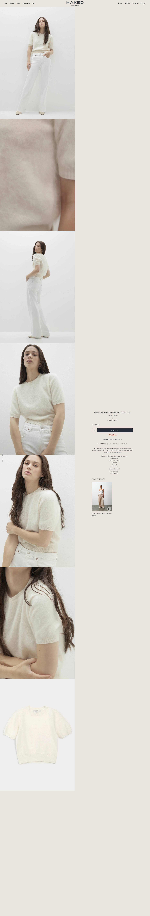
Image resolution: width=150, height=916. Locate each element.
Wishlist (127, 3)
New (5, 3)
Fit (110, 443)
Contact (124, 443)
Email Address (95, 424)
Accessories (26, 3)
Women (11, 3)
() (143, 3)
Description (102, 443)
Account (135, 3)
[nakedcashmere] (75, 3)
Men (18, 3)
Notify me (115, 430)
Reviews (116, 443)
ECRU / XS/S (113, 420)
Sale (33, 3)
